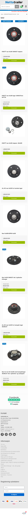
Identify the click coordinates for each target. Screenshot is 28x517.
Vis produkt (14, 60)
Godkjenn (14, 494)
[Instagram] (6, 434)
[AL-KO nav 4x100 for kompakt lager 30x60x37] (14, 310)
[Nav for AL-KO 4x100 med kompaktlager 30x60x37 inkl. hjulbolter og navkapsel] (14, 357)
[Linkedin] (14, 434)
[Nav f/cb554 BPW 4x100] (14, 218)
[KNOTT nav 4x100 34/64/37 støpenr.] (14, 36)
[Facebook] (2, 434)
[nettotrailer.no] (14, 3)
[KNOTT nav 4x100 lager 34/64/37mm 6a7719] (14, 80)
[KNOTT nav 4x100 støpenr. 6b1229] (14, 128)
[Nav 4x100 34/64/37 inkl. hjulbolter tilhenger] (14, 262)
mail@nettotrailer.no (9, 429)
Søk (17, 6)
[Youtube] (10, 434)
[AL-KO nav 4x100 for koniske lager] (14, 173)
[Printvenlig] (26, 14)
